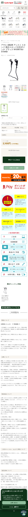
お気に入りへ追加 (14, 167)
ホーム (3, 40)
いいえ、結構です (14, 507)
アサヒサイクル (6, 42)
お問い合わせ (14, 502)
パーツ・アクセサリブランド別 (13, 40)
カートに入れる (15, 160)
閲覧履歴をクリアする (11, 307)
